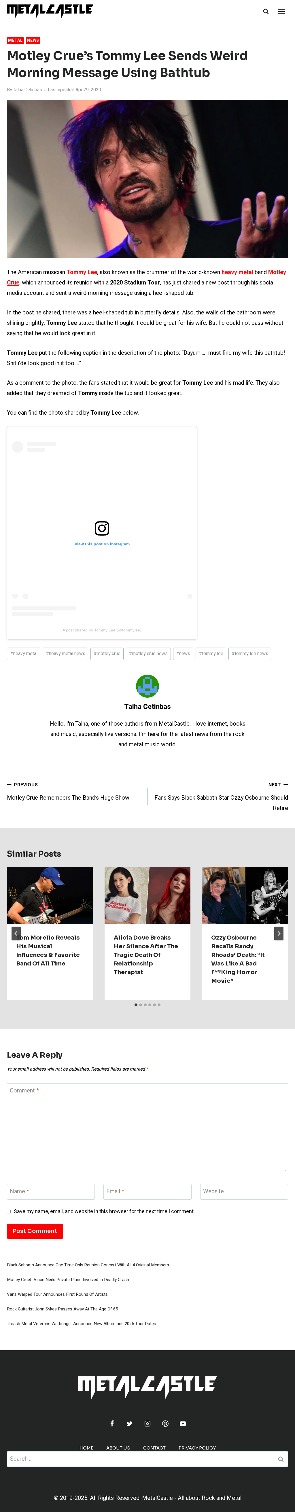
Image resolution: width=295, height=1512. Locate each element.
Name (19, 1192)
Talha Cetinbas (27, 89)
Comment (24, 1091)
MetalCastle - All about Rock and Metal (191, 1498)
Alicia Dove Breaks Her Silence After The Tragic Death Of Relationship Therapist (146, 955)
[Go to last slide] (16, 933)
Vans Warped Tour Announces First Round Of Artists (57, 1294)
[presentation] (50, 895)
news (183, 653)
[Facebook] (112, 1423)
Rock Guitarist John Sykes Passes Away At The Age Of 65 (62, 1309)
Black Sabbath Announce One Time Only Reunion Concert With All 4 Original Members (88, 1265)
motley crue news (148, 653)
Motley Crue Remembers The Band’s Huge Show (68, 791)
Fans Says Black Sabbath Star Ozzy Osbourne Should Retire (221, 796)
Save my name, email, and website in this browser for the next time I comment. (104, 1211)
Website (213, 1192)
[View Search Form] (266, 11)
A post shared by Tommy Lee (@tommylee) (102, 630)
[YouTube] (183, 1423)
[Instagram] (147, 1423)
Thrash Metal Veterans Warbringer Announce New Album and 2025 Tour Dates (81, 1324)
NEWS (33, 40)
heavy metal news (65, 653)
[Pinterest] (165, 1423)
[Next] (278, 933)
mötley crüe (107, 653)
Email (115, 1192)
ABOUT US (118, 1448)
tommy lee (211, 653)
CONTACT (154, 1448)
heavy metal (23, 653)
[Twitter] (129, 1423)
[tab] (136, 1004)
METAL (15, 40)
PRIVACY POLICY (197, 1448)
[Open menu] (281, 11)
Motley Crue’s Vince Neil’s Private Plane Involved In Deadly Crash (68, 1279)
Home (86, 1448)
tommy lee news (250, 653)
